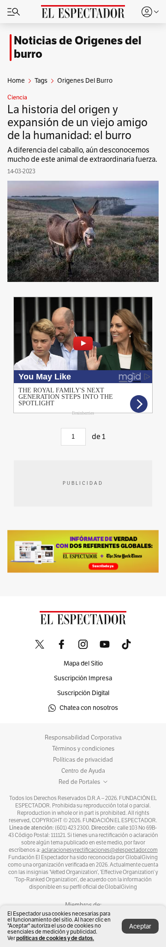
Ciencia (17, 97)
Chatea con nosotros (88, 708)
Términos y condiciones (83, 748)
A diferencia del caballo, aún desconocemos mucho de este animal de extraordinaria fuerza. (82, 155)
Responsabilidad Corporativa (83, 737)
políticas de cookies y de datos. (55, 938)
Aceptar (140, 926)
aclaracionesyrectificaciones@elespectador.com (100, 850)
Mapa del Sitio (83, 663)
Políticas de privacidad (83, 760)
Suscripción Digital (83, 693)
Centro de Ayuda (83, 771)
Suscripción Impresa (83, 678)
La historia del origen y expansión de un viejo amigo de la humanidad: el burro (77, 122)
